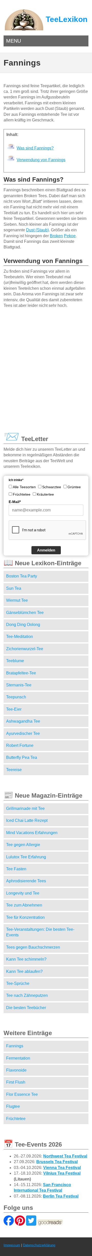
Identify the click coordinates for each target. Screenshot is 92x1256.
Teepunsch (16, 697)
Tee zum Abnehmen (24, 905)
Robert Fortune (19, 745)
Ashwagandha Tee (23, 721)
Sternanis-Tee (18, 685)
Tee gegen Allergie (23, 845)
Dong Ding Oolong (23, 624)
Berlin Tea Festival (60, 1196)
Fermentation (18, 1058)
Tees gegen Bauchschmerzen (33, 947)
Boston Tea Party (21, 576)
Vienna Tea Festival (62, 1167)
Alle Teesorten (24, 487)
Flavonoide (16, 1070)
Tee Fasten (16, 869)
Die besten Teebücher (26, 1008)
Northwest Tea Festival (65, 1156)
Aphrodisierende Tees (26, 881)
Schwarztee (51, 487)
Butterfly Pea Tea (21, 757)
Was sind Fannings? (35, 148)
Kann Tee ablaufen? (24, 971)
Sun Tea (13, 588)
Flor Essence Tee (22, 1094)
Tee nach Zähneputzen (27, 995)
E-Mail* (15, 502)
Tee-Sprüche (17, 983)
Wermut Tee (17, 600)
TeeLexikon (66, 19)
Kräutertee (45, 494)
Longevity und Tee (22, 893)
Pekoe (70, 236)
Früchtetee (21, 494)
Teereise (14, 770)
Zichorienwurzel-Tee (24, 649)
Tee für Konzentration (25, 917)
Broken (56, 236)
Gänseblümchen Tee (25, 612)
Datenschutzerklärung (39, 1245)
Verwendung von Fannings (41, 160)
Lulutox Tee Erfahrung (26, 857)
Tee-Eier (13, 709)
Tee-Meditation (19, 636)
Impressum (12, 1245)
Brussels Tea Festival (57, 1162)
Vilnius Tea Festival (61, 1173)
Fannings (14, 1046)
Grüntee (74, 487)
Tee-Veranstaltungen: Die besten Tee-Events (40, 932)
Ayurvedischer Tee (23, 733)
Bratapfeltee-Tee (21, 673)
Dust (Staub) (37, 230)
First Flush (15, 1082)
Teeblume (15, 661)
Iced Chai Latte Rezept (27, 820)
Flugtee (13, 1106)
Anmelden (46, 550)
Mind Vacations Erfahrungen (31, 833)
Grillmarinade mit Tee (25, 808)
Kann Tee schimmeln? (26, 959)
